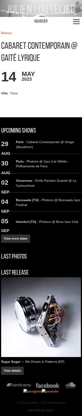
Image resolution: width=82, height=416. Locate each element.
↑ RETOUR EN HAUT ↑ (41, 410)
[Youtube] (50, 391)
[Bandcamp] (18, 386)
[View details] (41, 317)
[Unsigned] (32, 391)
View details (12, 370)
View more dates (15, 238)
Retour (6, 33)
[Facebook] (48, 386)
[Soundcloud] (70, 386)
